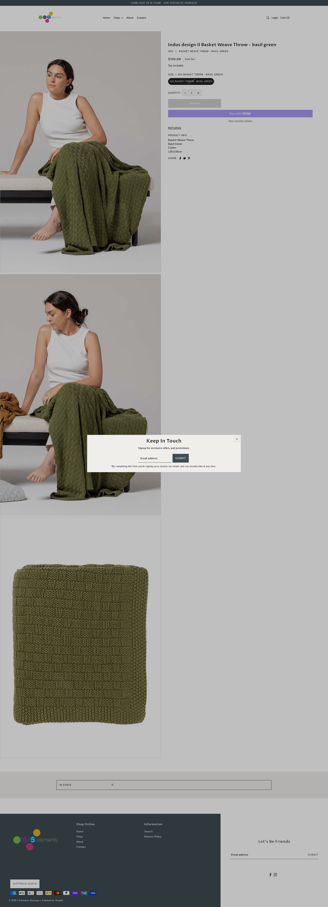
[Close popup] (237, 439)
